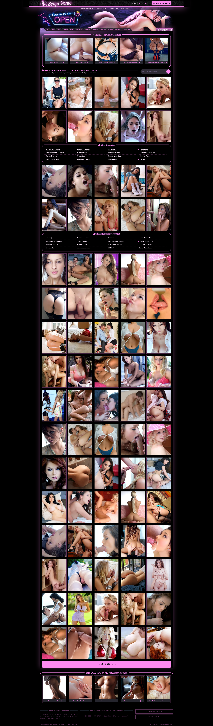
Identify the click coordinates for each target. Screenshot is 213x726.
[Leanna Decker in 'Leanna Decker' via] (106, 284)
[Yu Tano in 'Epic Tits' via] (133, 658)
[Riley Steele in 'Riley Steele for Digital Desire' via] (106, 658)
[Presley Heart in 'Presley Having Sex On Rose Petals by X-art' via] (133, 386)
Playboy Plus (113, 8)
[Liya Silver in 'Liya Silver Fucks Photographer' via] (133, 107)
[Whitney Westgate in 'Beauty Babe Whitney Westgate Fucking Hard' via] (159, 230)
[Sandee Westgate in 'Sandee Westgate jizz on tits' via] (133, 556)
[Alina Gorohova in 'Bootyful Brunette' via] (133, 590)
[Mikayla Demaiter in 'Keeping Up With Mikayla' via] (80, 624)
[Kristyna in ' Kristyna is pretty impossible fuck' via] (80, 318)
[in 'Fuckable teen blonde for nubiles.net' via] (133, 488)
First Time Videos (87, 8)
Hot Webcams (162, 3)
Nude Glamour (101, 8)
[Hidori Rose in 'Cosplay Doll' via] (80, 590)
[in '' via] (54, 141)
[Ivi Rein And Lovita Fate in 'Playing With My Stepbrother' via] (159, 107)
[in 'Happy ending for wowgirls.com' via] (106, 141)
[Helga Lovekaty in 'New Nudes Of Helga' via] (133, 196)
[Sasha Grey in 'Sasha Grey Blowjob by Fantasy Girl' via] (80, 196)
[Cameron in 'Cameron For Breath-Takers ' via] (80, 230)
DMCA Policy (154, 724)
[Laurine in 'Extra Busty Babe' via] (54, 522)
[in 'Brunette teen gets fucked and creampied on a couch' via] (159, 420)
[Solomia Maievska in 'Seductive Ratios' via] (133, 352)
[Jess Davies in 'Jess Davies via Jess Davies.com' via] (159, 386)
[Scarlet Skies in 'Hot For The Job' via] (106, 107)
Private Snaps (124, 8)
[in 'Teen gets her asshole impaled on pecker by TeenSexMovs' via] (133, 318)
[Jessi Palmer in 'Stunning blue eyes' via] (54, 488)
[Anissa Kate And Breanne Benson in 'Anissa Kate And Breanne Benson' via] (106, 420)
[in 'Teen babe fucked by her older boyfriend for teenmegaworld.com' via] (80, 141)
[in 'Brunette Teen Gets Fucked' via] (159, 488)
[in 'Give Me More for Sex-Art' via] (106, 556)
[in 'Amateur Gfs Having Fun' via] (106, 386)
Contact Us (154, 717)
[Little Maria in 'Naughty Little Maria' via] (54, 284)
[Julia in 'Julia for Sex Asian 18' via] (159, 352)
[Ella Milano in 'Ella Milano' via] (54, 196)
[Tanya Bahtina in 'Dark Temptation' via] (80, 488)
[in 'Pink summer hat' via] (159, 284)
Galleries (143, 3)
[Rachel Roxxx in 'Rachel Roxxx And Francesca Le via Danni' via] (80, 386)
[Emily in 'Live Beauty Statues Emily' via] (159, 590)
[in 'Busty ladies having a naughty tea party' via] (80, 107)
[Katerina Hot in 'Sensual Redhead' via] (80, 352)
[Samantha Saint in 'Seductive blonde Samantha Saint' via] (54, 107)
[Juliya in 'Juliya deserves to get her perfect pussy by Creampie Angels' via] (159, 141)
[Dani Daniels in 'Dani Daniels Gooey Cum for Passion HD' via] (80, 522)
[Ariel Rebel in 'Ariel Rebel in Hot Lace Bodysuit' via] (54, 318)
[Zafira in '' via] (159, 318)
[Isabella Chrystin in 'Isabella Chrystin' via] (54, 624)
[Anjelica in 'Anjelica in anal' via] (133, 141)
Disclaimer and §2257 (166, 724)
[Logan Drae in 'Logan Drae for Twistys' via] (54, 230)
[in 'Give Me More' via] (159, 624)
